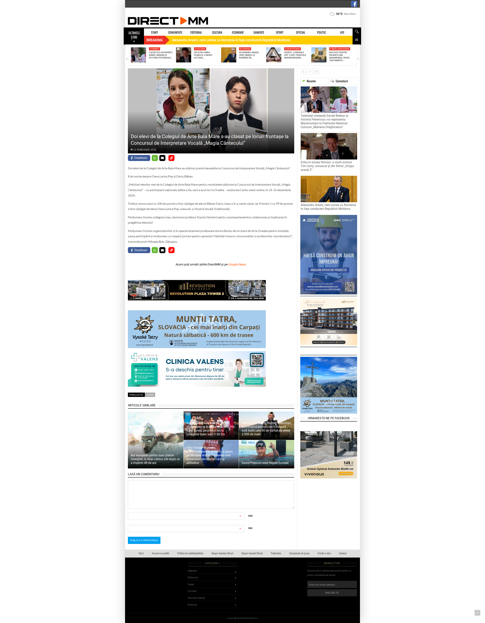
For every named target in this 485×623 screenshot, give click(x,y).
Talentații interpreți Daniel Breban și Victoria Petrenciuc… (161, 55)
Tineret (154, 48)
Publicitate (276, 553)
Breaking (154, 40)
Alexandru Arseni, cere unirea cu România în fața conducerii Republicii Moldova (328, 207)
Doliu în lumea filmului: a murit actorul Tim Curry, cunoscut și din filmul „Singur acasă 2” (327, 166)
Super (150, 394)
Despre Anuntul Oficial (252, 553)
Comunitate (292, 48)
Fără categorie (339, 48)
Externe (245, 48)
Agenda (192, 570)
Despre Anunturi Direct (222, 553)
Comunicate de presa (299, 553)
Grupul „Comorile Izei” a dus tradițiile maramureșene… (295, 55)
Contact (343, 553)
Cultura (200, 48)
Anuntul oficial (196, 597)
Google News (237, 264)
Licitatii (192, 591)
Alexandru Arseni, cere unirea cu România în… (249, 55)
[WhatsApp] (155, 158)
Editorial (193, 577)
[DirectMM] (168, 20)
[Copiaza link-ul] (171, 158)
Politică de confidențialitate (190, 553)
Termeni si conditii (160, 553)
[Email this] (162, 158)
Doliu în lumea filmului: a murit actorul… (203, 55)
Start (141, 553)
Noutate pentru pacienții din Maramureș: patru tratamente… (339, 56)
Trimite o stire (324, 553)
